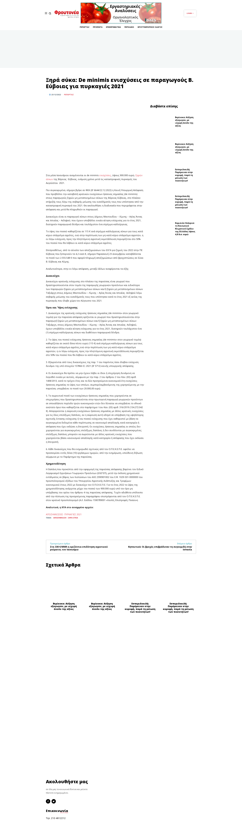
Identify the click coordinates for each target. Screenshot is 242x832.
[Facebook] (181, 94)
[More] (193, 94)
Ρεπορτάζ (69, 95)
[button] (49, 13)
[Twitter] (187, 94)
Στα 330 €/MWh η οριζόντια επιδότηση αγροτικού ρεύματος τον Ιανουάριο (79, 548)
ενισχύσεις (105, 175)
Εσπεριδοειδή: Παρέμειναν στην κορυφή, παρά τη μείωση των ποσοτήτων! (184, 175)
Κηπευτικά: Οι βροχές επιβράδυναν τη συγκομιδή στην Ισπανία (160, 548)
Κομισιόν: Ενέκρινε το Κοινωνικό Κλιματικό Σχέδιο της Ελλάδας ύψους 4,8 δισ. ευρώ (185, 229)
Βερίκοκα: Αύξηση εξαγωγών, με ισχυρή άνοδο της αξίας (184, 121)
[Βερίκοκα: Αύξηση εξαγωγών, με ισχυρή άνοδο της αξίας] (161, 122)
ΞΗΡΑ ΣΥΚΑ (73, 517)
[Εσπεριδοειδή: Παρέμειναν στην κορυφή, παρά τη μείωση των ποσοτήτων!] (161, 175)
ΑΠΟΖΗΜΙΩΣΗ (59, 517)
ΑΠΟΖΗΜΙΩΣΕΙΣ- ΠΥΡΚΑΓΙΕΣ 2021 (64, 514)
